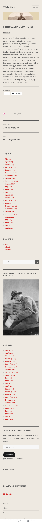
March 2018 (9, 198)
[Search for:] (19, 262)
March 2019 (9, 165)
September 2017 (11, 214)
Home (7, 244)
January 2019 (10, 170)
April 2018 (9, 195)
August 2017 (10, 217)
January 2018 (10, 203)
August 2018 (10, 184)
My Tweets (7, 494)
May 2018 (9, 192)
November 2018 (11, 176)
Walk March (10, 7)
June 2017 (9, 222)
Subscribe (9, 455)
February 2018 (10, 200)
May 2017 (8, 225)
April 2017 (9, 228)
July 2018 (8, 187)
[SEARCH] (37, 262)
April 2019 (9, 162)
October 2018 (10, 178)
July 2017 (8, 220)
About (7, 247)
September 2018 (11, 181)
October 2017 (10, 211)
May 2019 (9, 159)
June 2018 (9, 189)
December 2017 (11, 206)
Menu (35, 7)
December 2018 (11, 173)
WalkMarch (9, 470)
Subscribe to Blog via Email (17, 430)
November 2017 (11, 209)
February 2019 (10, 167)
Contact (8, 250)
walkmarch (9, 114)
